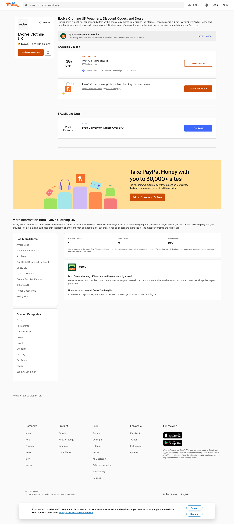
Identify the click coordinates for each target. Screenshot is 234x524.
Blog (27, 458)
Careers (29, 446)
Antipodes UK (23, 285)
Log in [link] (225, 5)
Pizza (19, 320)
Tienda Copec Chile (26, 290)
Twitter (133, 439)
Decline (194, 514)
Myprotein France (25, 273)
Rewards (63, 446)
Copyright (98, 439)
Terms (96, 452)
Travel (20, 343)
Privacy (96, 433)
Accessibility (99, 471)
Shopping (21, 348)
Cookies (97, 477)
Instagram (135, 446)
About (28, 433)
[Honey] (12, 5)
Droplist (62, 433)
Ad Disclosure (99, 458)
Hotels (20, 337)
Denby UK (22, 267)
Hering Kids (22, 296)
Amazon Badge (66, 439)
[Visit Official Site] (48, 52)
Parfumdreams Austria (28, 250)
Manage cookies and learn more (76, 512)
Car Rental (22, 360)
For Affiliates (65, 452)
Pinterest (134, 452)
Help (27, 439)
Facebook (135, 433)
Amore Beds (23, 244)
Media (28, 465)
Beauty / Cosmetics (26, 371)
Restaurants (23, 325)
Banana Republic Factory (29, 279)
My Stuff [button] (192, 5)
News (28, 452)
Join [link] (215, 5)
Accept (194, 508)
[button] (175, 494)
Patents (96, 446)
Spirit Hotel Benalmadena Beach (33, 262)
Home (16, 395)
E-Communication (102, 465)
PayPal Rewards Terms (92, 88)
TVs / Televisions (25, 331)
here (72, 494)
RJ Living (21, 256)
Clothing (21, 354)
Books (20, 366)
